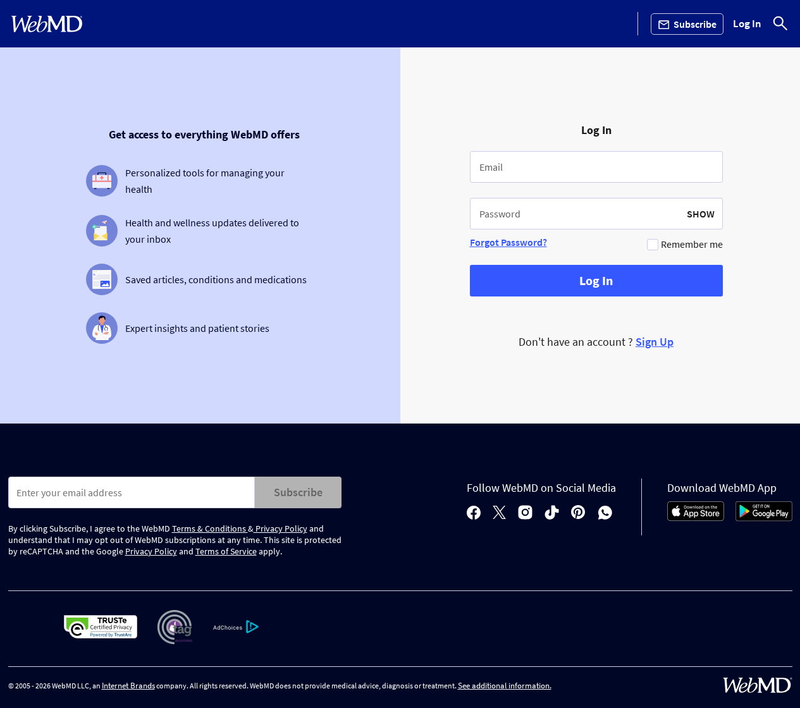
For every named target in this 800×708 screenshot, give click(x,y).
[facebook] (474, 513)
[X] (499, 513)
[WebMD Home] (46, 24)
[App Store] (695, 517)
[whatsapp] (605, 513)
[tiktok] (552, 513)
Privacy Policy (280, 528)
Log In (747, 24)
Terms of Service (226, 551)
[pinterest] (578, 513)
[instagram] (525, 513)
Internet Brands (128, 685)
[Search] (780, 23)
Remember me (692, 244)
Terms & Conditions (210, 528)
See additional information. (504, 685)
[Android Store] (763, 517)
